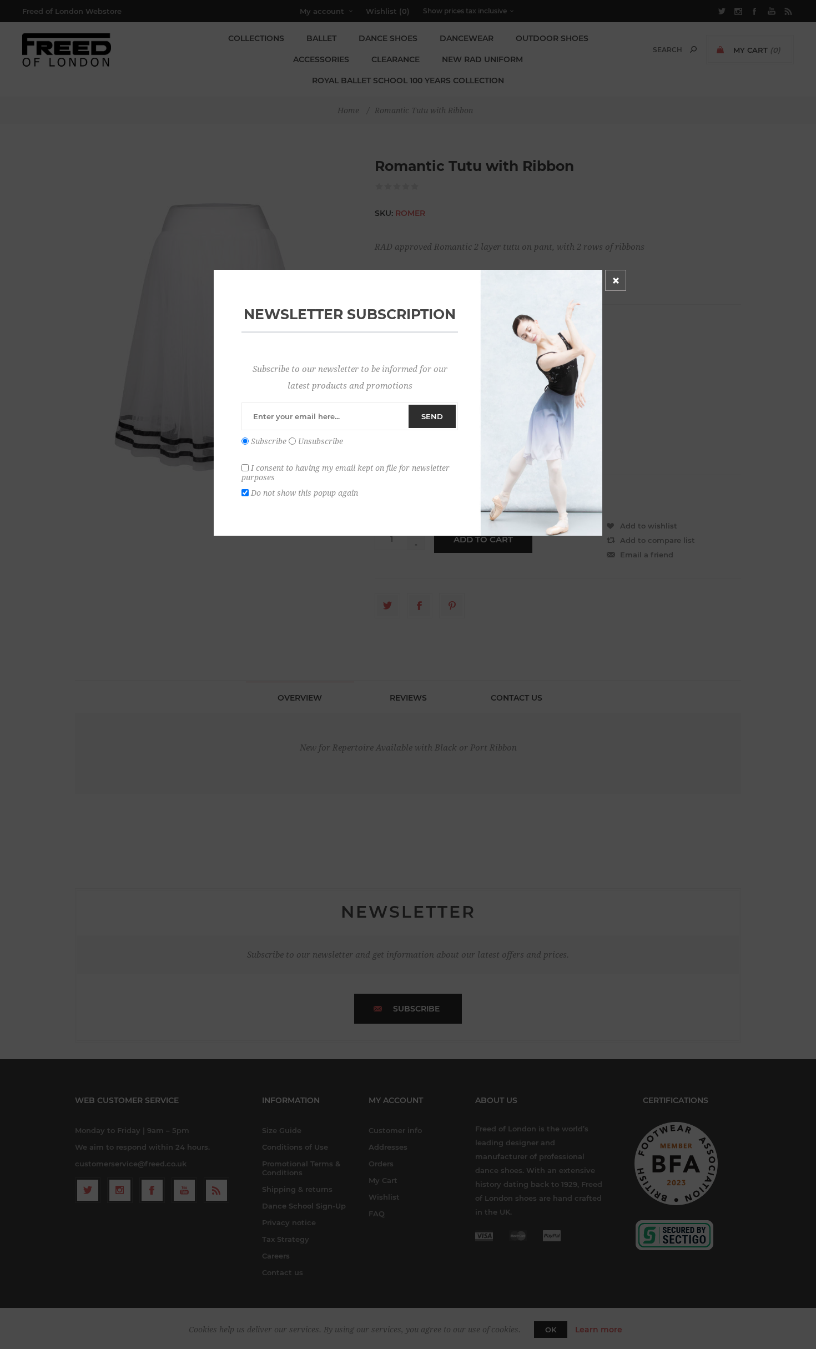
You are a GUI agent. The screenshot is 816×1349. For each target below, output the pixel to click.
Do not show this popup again (304, 492)
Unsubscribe (320, 441)
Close (615, 280)
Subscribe (268, 441)
